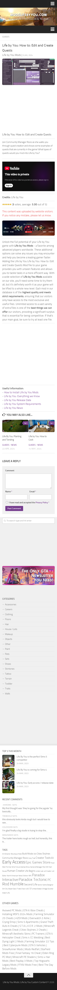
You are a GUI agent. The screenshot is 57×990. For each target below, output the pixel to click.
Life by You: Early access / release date (35, 782)
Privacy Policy (42, 502)
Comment (9, 470)
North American (12, 876)
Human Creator (15, 870)
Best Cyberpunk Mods (15, 945)
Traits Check (21, 889)
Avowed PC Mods (11, 910)
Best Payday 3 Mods (21, 960)
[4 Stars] (9, 204)
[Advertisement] (28, 109)
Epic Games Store (38, 862)
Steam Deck (12, 889)
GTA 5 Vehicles (37, 945)
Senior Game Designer (45, 885)
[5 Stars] (10, 204)
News (14, 445)
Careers (8, 609)
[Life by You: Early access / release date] (8, 787)
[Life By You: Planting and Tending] (15, 426)
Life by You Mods (11, 982)
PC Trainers (38, 933)
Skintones (9, 668)
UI (30, 888)
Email (32, 491)
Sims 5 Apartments (28, 921)
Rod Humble (13, 884)
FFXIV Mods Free (27, 964)
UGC (27, 889)
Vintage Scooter (47, 889)
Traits (7, 688)
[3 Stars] (7, 204)
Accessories (10, 604)
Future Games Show (23, 867)
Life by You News (13, 407)
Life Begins (30, 871)
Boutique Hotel (16, 854)
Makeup (9, 634)
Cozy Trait (31, 858)
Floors (8, 619)
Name (8, 491)
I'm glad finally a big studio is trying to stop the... (24, 830)
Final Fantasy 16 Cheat (28, 953)
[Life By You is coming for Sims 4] (8, 774)
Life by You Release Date (17, 400)
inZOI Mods (21, 918)
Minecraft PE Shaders (24, 956)
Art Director (6, 854)
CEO (34, 854)
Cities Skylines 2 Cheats (33, 929)
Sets (7, 659)
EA (52, 858)
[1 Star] (3, 204)
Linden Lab (39, 871)
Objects (8, 639)
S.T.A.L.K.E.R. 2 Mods (30, 925)
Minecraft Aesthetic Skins (16, 933)
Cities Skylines (43, 853)
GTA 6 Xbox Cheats (33, 910)
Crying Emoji (9, 921)
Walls (7, 693)
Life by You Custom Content (34, 982)
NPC (30, 876)
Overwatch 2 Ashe (39, 918)
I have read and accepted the (29, 502)
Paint (7, 649)
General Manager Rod (37, 867)
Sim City (5, 889)
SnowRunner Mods (12, 949)
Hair (7, 624)
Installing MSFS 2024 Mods (17, 914)
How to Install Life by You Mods (21, 392)
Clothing (9, 614)
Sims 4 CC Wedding (32, 937)
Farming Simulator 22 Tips (39, 941)
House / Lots (11, 629)
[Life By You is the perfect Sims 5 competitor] (8, 761)
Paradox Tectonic (33, 879)
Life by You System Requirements (22, 403)
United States (37, 889)
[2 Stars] (5, 204)
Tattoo (8, 673)
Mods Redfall (32, 949)
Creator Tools (43, 857)
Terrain (8, 678)
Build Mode (27, 853)
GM (47, 867)
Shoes (8, 664)
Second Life (30, 884)
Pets (7, 654)
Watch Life (6, 893)
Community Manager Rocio (15, 858)
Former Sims (10, 867)
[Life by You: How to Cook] (42, 426)
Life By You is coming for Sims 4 (32, 769)
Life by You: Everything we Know (22, 396)
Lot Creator (48, 871)
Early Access (13, 862)
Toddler (8, 683)
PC (49, 880)
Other (7, 644)
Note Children (23, 876)
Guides (5, 36)
